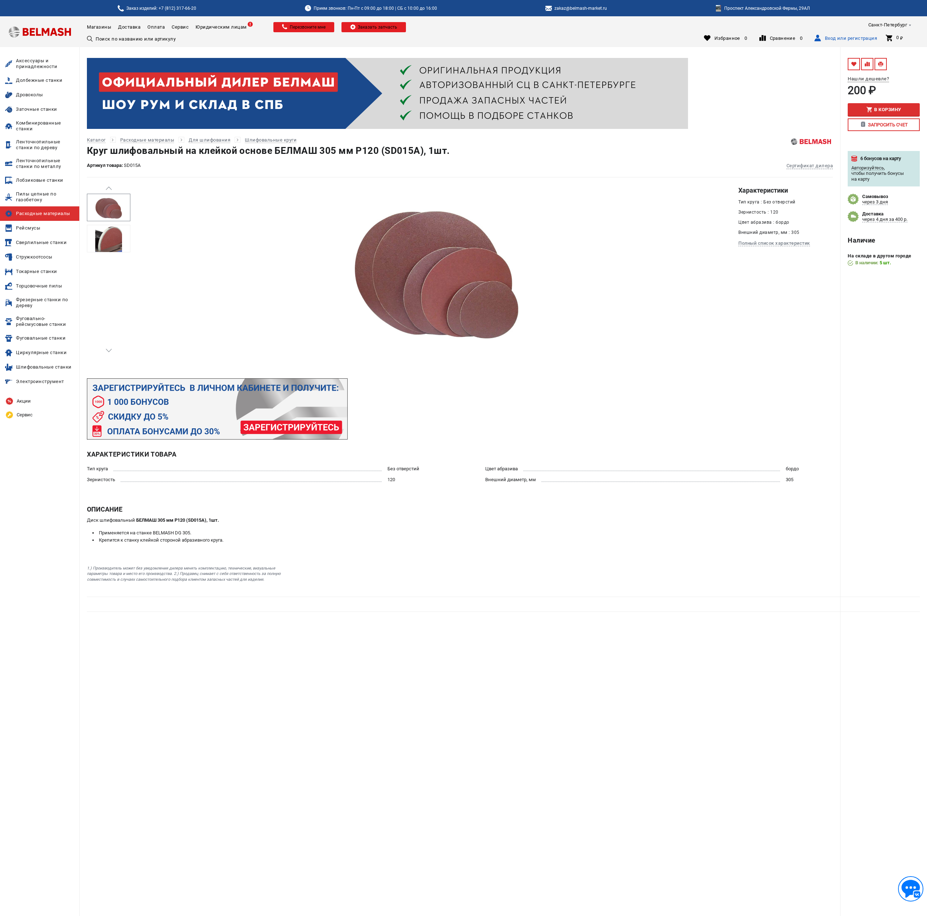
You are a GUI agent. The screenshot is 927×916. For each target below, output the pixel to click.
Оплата (156, 27)
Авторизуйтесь (867, 168)
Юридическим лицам (221, 27)
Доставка (129, 27)
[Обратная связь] (910, 889)
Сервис (180, 27)
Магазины (99, 27)
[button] (108, 188)
